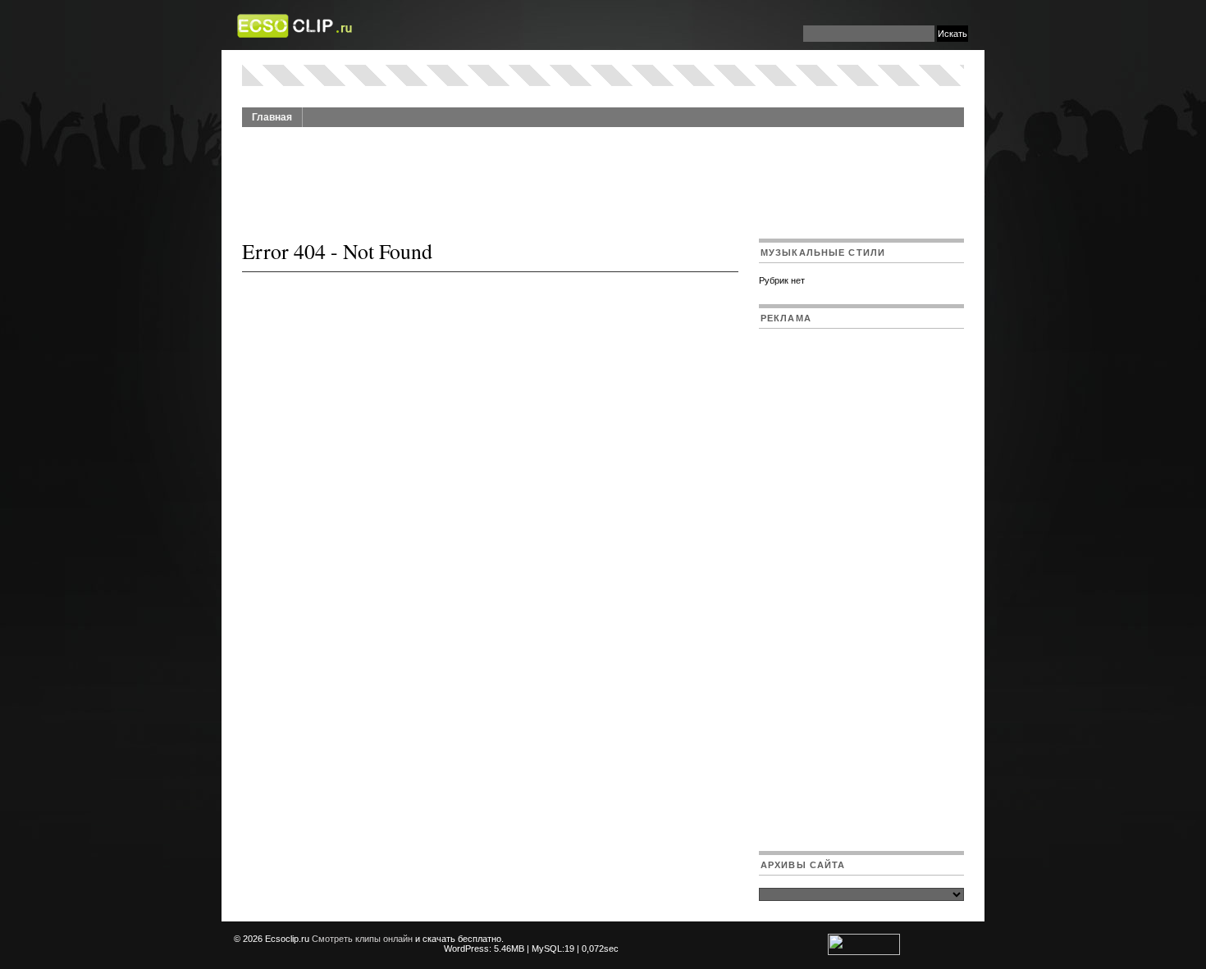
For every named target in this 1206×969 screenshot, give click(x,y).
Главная (272, 117)
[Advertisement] (603, 174)
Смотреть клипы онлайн (362, 939)
